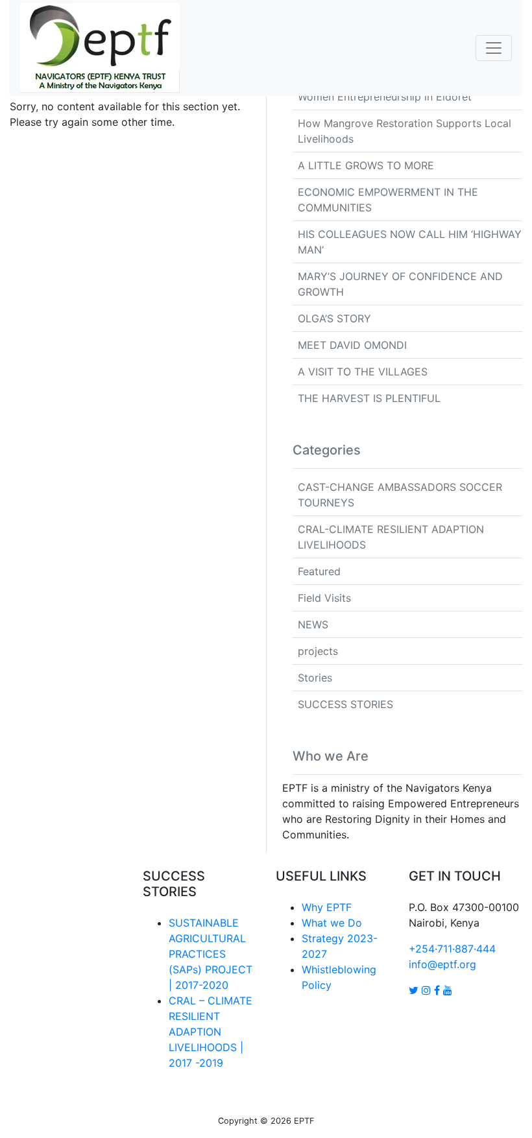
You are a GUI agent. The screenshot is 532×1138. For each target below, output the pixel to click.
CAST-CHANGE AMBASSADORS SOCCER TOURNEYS (400, 494)
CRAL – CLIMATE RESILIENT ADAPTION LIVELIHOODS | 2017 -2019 (210, 1031)
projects (318, 651)
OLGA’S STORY (334, 318)
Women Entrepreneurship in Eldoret (385, 96)
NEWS (313, 624)
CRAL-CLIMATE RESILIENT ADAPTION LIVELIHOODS (391, 537)
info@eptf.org (442, 964)
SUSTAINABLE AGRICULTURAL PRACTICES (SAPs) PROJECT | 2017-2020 (210, 953)
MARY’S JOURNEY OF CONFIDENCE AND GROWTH (400, 284)
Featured (319, 571)
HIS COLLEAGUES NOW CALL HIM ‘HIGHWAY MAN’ (410, 242)
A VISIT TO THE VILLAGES (363, 371)
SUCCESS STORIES (345, 704)
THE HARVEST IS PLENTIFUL (369, 398)
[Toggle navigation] (494, 48)
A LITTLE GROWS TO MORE (366, 165)
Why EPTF (327, 907)
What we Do (332, 922)
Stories (315, 677)
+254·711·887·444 (452, 948)
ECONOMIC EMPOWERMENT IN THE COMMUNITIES (388, 199)
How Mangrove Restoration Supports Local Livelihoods (404, 131)
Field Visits (324, 597)
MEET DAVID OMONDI (352, 344)
